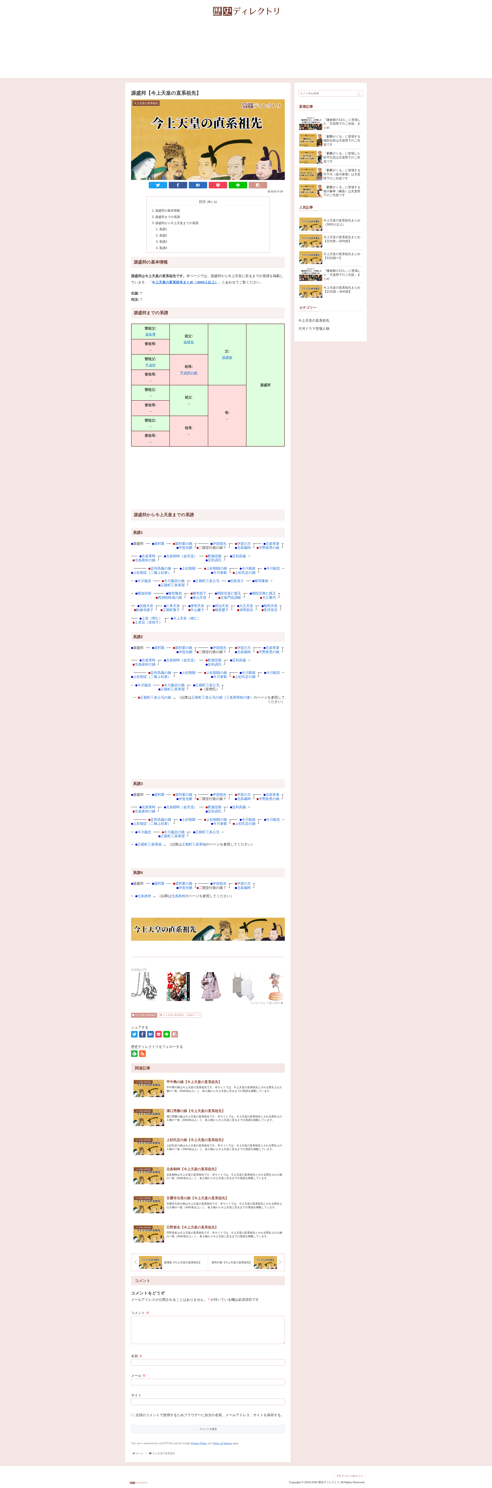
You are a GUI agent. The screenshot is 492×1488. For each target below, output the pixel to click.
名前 (136, 1356)
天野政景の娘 (269, 548)
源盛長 (189, 342)
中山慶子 (197, 610)
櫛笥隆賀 (175, 593)
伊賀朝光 (219, 544)
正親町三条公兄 (207, 581)
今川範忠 (273, 568)
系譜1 (163, 229)
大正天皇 (246, 606)
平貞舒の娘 (188, 373)
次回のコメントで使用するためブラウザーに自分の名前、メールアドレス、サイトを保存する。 (209, 1415)
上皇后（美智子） (148, 622)
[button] (359, 94)
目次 (202, 202)
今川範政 (249, 568)
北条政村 (144, 896)
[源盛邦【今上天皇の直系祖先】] (198, 185)
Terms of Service (222, 1443)
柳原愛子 (222, 610)
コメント (140, 1313)
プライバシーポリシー (349, 1475)
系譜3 (163, 241)
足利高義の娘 (160, 568)
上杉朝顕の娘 (216, 568)
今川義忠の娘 (174, 581)
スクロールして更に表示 (265, 1002)
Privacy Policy (199, 1443)
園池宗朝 (144, 593)
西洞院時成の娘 (170, 597)
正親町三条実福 (149, 844)
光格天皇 (146, 606)
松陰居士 (237, 581)
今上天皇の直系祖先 (145, 1015)
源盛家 (227, 357)
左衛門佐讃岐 (230, 597)
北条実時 (148, 556)
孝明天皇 (197, 606)
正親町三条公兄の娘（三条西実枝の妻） (222, 697)
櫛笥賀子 (199, 593)
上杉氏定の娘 (245, 573)
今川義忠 (144, 581)
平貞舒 (150, 365)
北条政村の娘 (145, 560)
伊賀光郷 (185, 548)
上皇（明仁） (152, 618)
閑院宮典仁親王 (264, 593)
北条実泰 (272, 544)
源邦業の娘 (183, 544)
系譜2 (163, 235)
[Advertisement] (246, 51)
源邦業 (159, 544)
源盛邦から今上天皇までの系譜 (176, 223)
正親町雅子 (171, 610)
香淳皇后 (271, 610)
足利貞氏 (215, 560)
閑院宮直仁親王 (229, 593)
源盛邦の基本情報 (167, 210)
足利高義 (239, 556)
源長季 (150, 334)
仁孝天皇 (173, 606)
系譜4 (163, 248)
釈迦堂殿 (215, 556)
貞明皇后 (246, 610)
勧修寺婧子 (144, 610)
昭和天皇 (271, 606)
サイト (136, 1395)
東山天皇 (199, 597)
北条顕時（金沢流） (181, 556)
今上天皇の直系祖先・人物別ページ (181, 1015)
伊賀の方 (244, 544)
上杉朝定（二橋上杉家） (152, 573)
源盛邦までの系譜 (167, 217)
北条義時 (244, 548)
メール (138, 1376)
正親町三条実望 (172, 585)
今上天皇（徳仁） (187, 618)
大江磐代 (269, 597)
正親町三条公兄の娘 (155, 697)
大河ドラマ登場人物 (313, 328)
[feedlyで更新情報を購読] (134, 1053)
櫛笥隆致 (261, 581)
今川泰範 (220, 573)
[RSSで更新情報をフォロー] (142, 1053)
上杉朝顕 (189, 568)
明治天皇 (222, 606)
